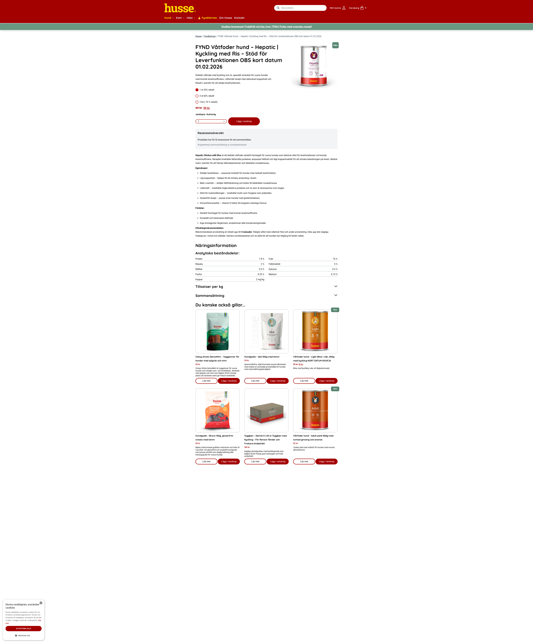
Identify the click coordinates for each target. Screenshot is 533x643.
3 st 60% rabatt (206, 96)
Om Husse (225, 17)
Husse (198, 36)
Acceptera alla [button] (23, 628)
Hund (167, 17)
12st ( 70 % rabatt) (208, 102)
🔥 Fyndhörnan (207, 17)
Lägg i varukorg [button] (229, 380)
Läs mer (210, 381)
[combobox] (41, 602)
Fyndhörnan (210, 36)
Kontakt (239, 17)
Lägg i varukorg (244, 121)
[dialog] (23, 619)
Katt (179, 17)
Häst (190, 17)
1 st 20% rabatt (206, 89)
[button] (173, 18)
